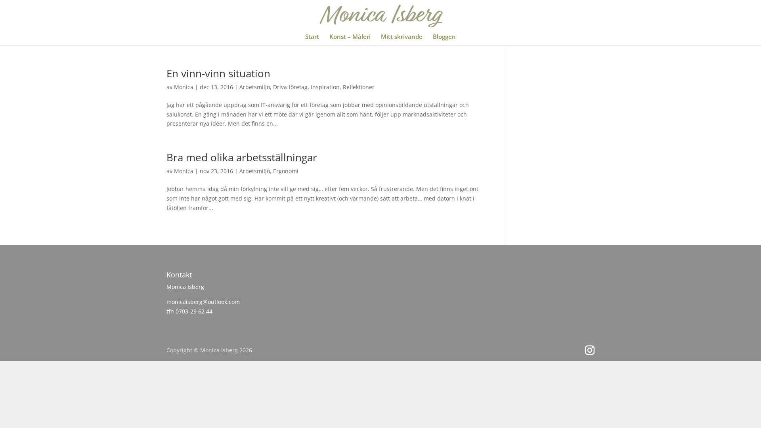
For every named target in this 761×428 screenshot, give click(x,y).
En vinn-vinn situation (218, 73)
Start (312, 37)
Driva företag (290, 87)
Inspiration (325, 87)
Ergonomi (285, 171)
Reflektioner (359, 87)
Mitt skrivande (402, 37)
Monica (183, 87)
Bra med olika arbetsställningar (241, 157)
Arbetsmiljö (254, 87)
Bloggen (444, 37)
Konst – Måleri (350, 37)
